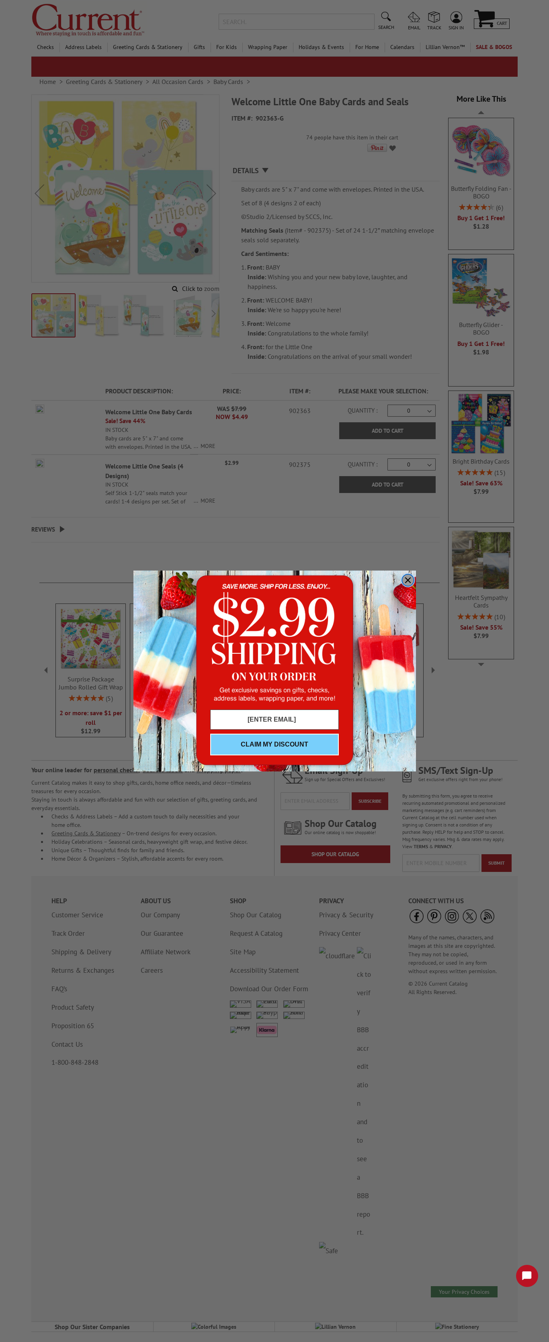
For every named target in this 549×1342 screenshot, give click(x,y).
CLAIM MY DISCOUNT (274, 744)
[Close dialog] (408, 580)
